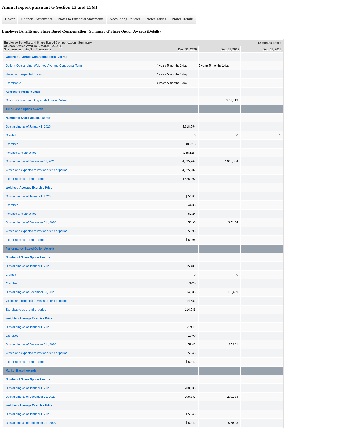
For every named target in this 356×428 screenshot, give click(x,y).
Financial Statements (36, 19)
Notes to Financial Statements (80, 19)
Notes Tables (156, 19)
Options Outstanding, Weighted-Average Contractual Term (44, 65)
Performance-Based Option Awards (30, 248)
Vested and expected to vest (24, 74)
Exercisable (13, 83)
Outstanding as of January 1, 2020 (28, 126)
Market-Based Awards (21, 370)
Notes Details (182, 19)
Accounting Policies (124, 19)
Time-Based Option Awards (24, 109)
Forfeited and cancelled (21, 152)
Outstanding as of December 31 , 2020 (31, 222)
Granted (11, 135)
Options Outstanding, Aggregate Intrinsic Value (36, 100)
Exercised (12, 144)
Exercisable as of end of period (26, 178)
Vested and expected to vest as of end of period (37, 170)
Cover (10, 19)
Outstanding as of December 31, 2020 (30, 161)
